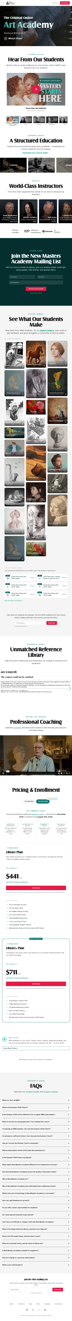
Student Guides (32, 1092)
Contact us (40, 1059)
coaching (17, 728)
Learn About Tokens (11, 1048)
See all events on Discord (12, 600)
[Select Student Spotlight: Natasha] (52, 119)
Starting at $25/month (13, 33)
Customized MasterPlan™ (18, 921)
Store (38, 1304)
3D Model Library (8, 671)
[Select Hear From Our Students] (13, 119)
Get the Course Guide (36, 289)
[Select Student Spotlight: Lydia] (26, 119)
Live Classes (58, 1304)
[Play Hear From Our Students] (36, 89)
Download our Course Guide (35, 153)
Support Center (51, 1092)
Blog (30, 1304)
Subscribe (51, 623)
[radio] (29, 801)
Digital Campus (47, 330)
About (11, 1304)
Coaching (47, 1304)
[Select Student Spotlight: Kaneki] (39, 119)
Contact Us (21, 1304)
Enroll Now (64, 3)
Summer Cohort (38, 814)
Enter (54, 3)
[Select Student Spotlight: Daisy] (65, 119)
